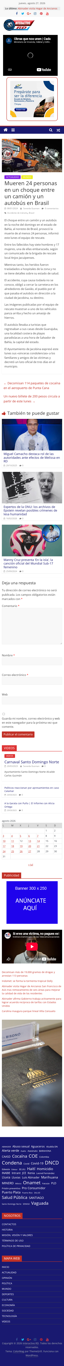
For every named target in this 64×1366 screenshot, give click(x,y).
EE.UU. (22, 1169)
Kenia (31, 1173)
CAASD (6, 1157)
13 (29, 841)
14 (38, 841)
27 (29, 851)
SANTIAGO (36, 1198)
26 (21, 851)
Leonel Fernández (45, 1173)
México (18, 1183)
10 (4, 841)
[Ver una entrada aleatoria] (58, 130)
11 (12, 841)
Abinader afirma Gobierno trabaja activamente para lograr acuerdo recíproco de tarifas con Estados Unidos (31, 1002)
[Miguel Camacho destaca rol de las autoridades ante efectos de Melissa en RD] (32, 421)
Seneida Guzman (31, 208)
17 (4, 846)
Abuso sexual (21, 1146)
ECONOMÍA (8, 1305)
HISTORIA (7, 1229)
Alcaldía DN (52, 1146)
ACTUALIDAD (12, 177)
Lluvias (16, 1177)
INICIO (5, 1267)
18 (12, 846)
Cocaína (19, 1156)
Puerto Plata (11, 1192)
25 (12, 851)
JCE (24, 1173)
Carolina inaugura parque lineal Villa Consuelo (28, 1011)
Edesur (14, 1169)
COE (33, 1156)
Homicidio (45, 1168)
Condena (12, 1162)
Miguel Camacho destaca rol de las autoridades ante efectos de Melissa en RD (32, 457)
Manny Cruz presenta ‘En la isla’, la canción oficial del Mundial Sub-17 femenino (28, 563)
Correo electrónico (15, 675)
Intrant (16, 1173)
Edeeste (6, 1169)
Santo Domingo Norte (11, 1204)
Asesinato (33, 1150)
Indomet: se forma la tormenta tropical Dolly (27, 981)
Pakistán (46, 1183)
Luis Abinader (31, 1177)
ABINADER (6, 1147)
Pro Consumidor (33, 1188)
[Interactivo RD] (5, 130)
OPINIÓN (7, 1277)
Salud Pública (14, 1197)
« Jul (30, 864)
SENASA (26, 1204)
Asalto (23, 1151)
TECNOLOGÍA (9, 1316)
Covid (26, 1163)
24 (4, 851)
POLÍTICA (7, 1283)
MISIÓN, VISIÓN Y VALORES (17, 1235)
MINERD (8, 1183)
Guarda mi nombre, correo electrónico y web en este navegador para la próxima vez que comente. (31, 723)
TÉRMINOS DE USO (13, 1240)
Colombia (44, 1156)
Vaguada (39, 1203)
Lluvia (6, 1177)
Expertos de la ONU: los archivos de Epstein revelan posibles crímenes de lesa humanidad (30, 510)
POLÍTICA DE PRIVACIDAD (16, 1246)
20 (29, 846)
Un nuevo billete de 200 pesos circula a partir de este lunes (32, 398)
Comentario (10, 606)
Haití (31, 1168)
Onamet (32, 1182)
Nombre (8, 655)
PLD (53, 1183)
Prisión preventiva (11, 1188)
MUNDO (27, 177)
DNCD (52, 1162)
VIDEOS (9, 755)
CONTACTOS (9, 1224)
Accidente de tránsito (17, 212)
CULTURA (7, 1299)
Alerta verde (10, 1150)
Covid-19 (37, 1163)
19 (21, 846)
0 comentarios (51, 208)
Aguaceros (38, 1146)
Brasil (31, 212)
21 (38, 846)
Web (5, 694)
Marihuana (49, 1177)
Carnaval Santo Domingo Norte (31, 761)
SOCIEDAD (8, 1310)
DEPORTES (8, 1294)
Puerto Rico (27, 1193)
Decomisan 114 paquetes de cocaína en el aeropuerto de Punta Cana (32, 385)
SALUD (37, 1193)
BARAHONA (45, 1150)
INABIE (6, 1173)
